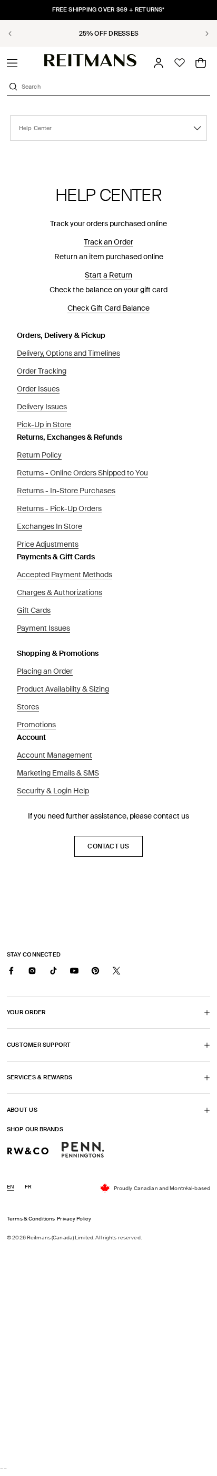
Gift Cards (34, 610)
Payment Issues (43, 628)
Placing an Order (45, 671)
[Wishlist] (179, 63)
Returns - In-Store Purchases (66, 490)
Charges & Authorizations (59, 592)
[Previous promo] (16, 33)
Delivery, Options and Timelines (68, 353)
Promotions (36, 724)
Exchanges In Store (49, 526)
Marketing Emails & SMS (58, 773)
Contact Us (108, 846)
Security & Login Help (53, 790)
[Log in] (158, 63)
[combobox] (115, 86)
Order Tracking (41, 371)
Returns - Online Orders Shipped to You (82, 472)
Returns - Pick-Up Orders (59, 508)
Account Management (54, 755)
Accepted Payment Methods (64, 574)
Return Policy (39, 455)
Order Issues (38, 389)
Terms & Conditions (31, 1218)
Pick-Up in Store (44, 424)
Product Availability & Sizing (63, 689)
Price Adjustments (47, 544)
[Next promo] (200, 33)
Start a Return (108, 275)
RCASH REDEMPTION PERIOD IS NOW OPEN (109, 33)
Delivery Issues (42, 406)
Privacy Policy (74, 1218)
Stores (28, 707)
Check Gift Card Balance (108, 308)
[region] (108, 33)
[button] (12, 63)
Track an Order (108, 242)
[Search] (13, 86)
